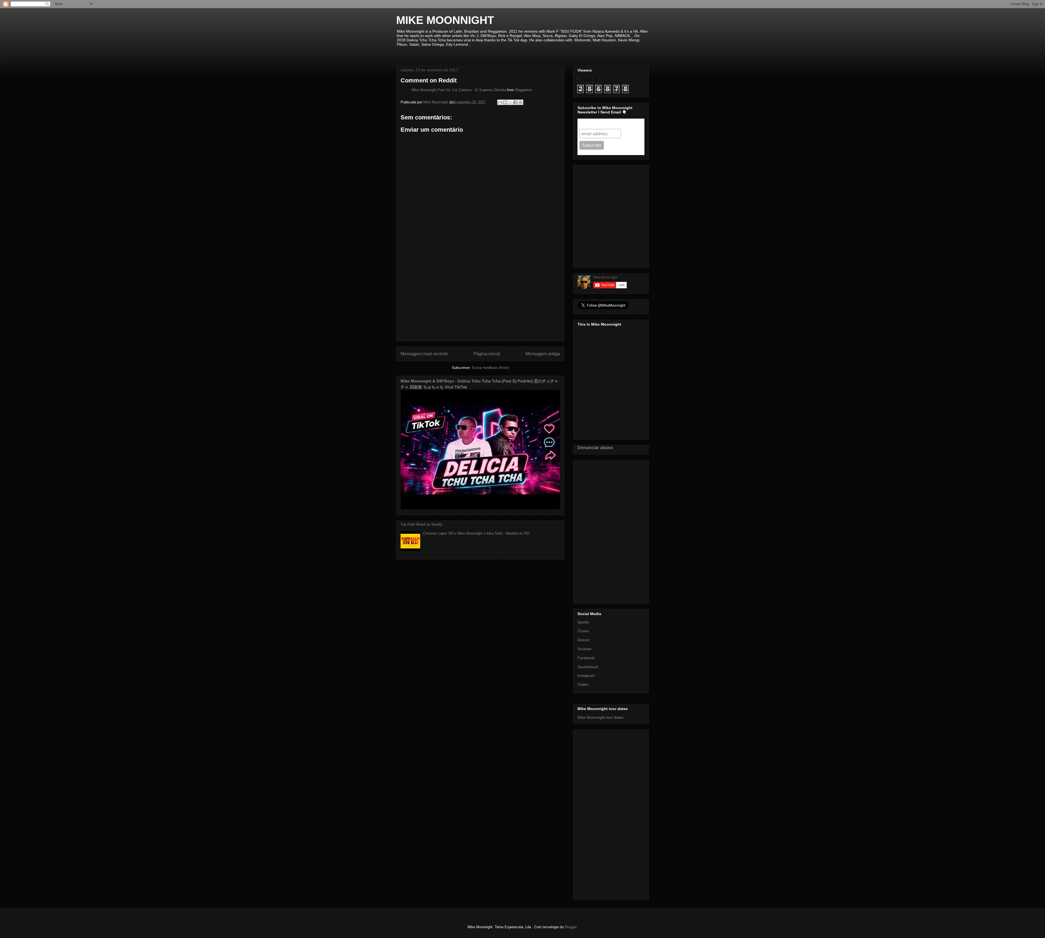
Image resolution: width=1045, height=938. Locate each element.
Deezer (583, 640)
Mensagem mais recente (424, 353)
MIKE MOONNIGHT (445, 20)
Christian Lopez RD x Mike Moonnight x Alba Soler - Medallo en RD (476, 533)
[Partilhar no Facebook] (515, 102)
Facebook (586, 658)
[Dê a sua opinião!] (505, 102)
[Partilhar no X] (510, 102)
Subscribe (590, 123)
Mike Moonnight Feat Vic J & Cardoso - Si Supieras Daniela (458, 90)
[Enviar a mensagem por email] (500, 102)
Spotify (583, 622)
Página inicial (487, 353)
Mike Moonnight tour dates (600, 717)
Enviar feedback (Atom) (490, 368)
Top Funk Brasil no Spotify (421, 524)
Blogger (570, 927)
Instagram (586, 675)
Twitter (583, 684)
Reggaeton (523, 90)
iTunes (583, 631)
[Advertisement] (480, 299)
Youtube (584, 649)
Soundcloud (587, 667)
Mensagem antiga (542, 353)
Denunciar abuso (595, 447)
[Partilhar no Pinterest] (520, 102)
